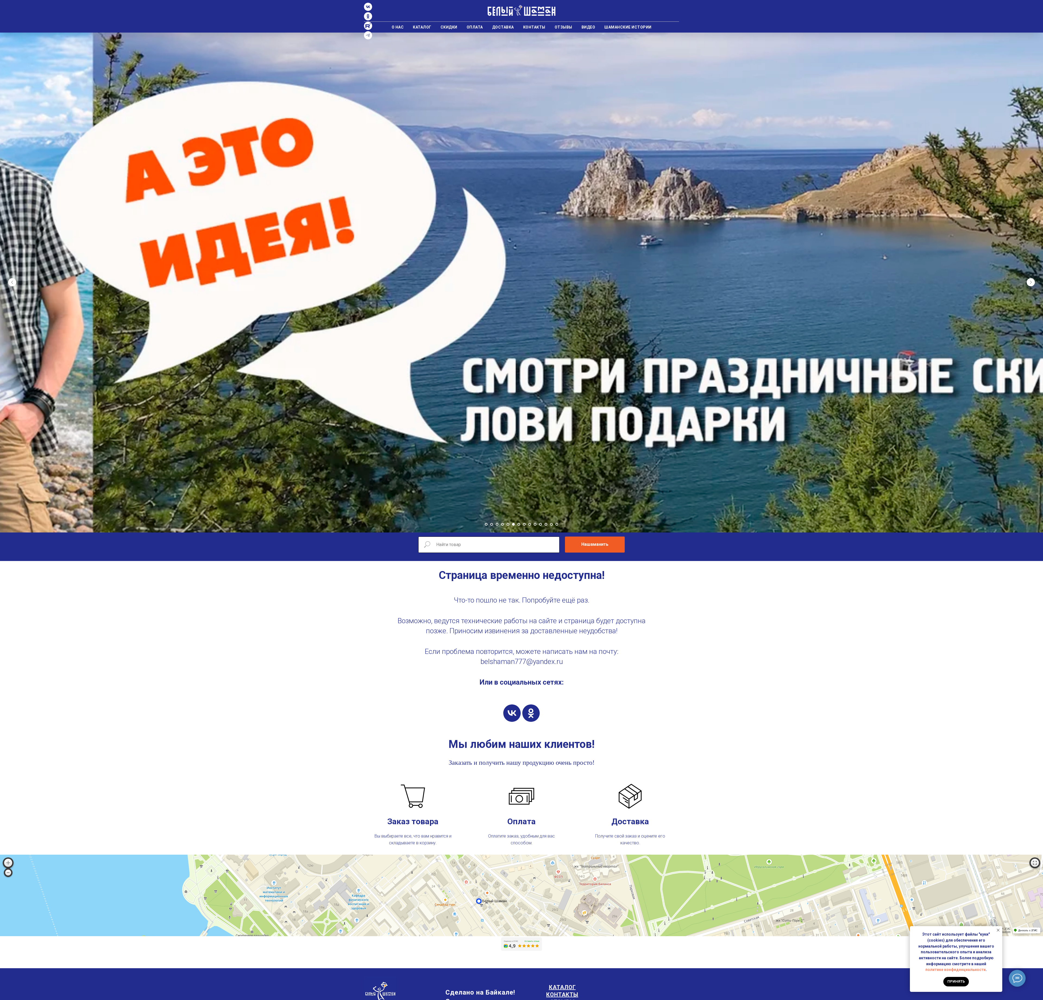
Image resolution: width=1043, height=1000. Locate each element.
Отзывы (563, 27)
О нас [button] (398, 27)
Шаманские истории (628, 27)
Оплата (475, 27)
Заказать (460, 762)
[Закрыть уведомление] (998, 930)
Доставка (503, 27)
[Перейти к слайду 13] (551, 524)
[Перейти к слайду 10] (535, 524)
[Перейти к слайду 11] (540, 524)
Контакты (534, 27)
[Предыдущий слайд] (12, 282)
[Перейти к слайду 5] (508, 524)
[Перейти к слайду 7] (518, 524)
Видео (588, 27)
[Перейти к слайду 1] (486, 524)
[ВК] (368, 9)
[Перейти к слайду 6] (513, 524)
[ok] (531, 713)
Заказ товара (412, 821)
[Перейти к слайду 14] (556, 524)
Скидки (449, 27)
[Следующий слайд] (1031, 282)
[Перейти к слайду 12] (546, 524)
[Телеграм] (368, 38)
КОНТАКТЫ (562, 994)
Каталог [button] (422, 27)
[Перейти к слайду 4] (502, 524)
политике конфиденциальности (955, 969)
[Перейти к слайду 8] (524, 524)
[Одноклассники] (368, 19)
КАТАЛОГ (562, 987)
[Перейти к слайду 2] (491, 524)
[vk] (512, 713)
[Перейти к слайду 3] (497, 524)
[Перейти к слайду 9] (529, 524)
